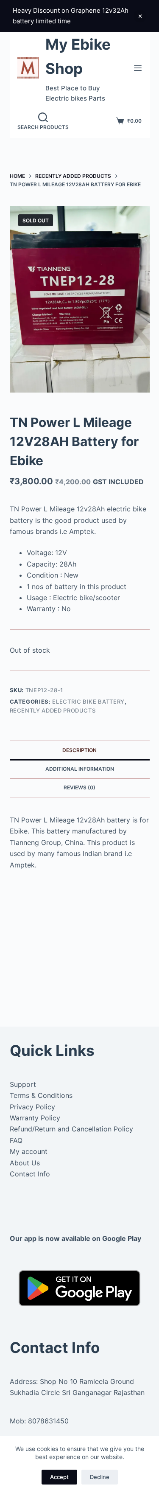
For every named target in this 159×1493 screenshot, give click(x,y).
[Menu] (138, 68)
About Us (25, 1163)
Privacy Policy (32, 1107)
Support (23, 1084)
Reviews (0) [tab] (79, 787)
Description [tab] (79, 750)
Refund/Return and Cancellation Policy (71, 1129)
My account (28, 1151)
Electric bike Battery (88, 701)
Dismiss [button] (140, 16)
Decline (99, 1476)
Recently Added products (53, 710)
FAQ (16, 1140)
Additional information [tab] (79, 769)
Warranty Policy (35, 1118)
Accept (59, 1476)
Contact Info (30, 1174)
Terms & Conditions (41, 1095)
